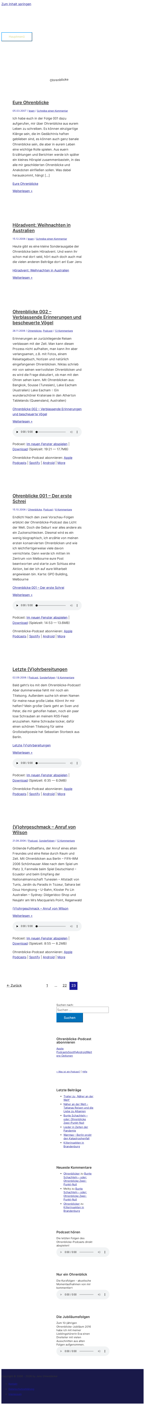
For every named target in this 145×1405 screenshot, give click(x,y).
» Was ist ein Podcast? (68, 1071)
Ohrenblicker (71, 1173)
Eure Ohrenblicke (31, 102)
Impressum (15, 1394)
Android (49, 463)
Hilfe (84, 1071)
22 (65, 985)
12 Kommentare (66, 840)
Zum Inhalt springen (16, 4)
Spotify (34, 463)
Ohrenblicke (35, 330)
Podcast (48, 330)
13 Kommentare (64, 330)
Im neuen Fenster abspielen (47, 444)
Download (20, 449)
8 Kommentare (63, 509)
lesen (32, 110)
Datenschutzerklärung (21, 1388)
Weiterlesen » (23, 191)
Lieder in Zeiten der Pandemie (75, 1128)
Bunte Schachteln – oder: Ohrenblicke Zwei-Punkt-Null (75, 1119)
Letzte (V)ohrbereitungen (40, 669)
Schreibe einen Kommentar (52, 110)
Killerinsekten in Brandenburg (73, 1144)
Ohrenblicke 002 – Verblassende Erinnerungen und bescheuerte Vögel (47, 317)
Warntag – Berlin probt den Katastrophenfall (77, 1136)
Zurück (14, 985)
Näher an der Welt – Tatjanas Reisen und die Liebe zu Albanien (78, 1107)
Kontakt (12, 1383)
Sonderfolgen (47, 677)
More (61, 463)
